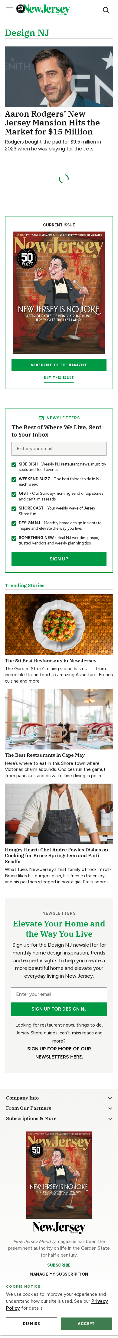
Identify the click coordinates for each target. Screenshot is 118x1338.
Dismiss (31, 1323)
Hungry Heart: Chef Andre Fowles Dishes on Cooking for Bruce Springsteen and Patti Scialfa (56, 855)
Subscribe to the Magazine (59, 364)
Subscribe (59, 1265)
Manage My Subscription (59, 1274)
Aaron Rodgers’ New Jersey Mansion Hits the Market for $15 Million (52, 123)
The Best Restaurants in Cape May (45, 755)
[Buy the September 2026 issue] (59, 293)
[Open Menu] (9, 10)
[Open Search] (106, 10)
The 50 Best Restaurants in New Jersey (51, 660)
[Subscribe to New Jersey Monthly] (59, 1175)
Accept (86, 1323)
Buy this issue (59, 377)
